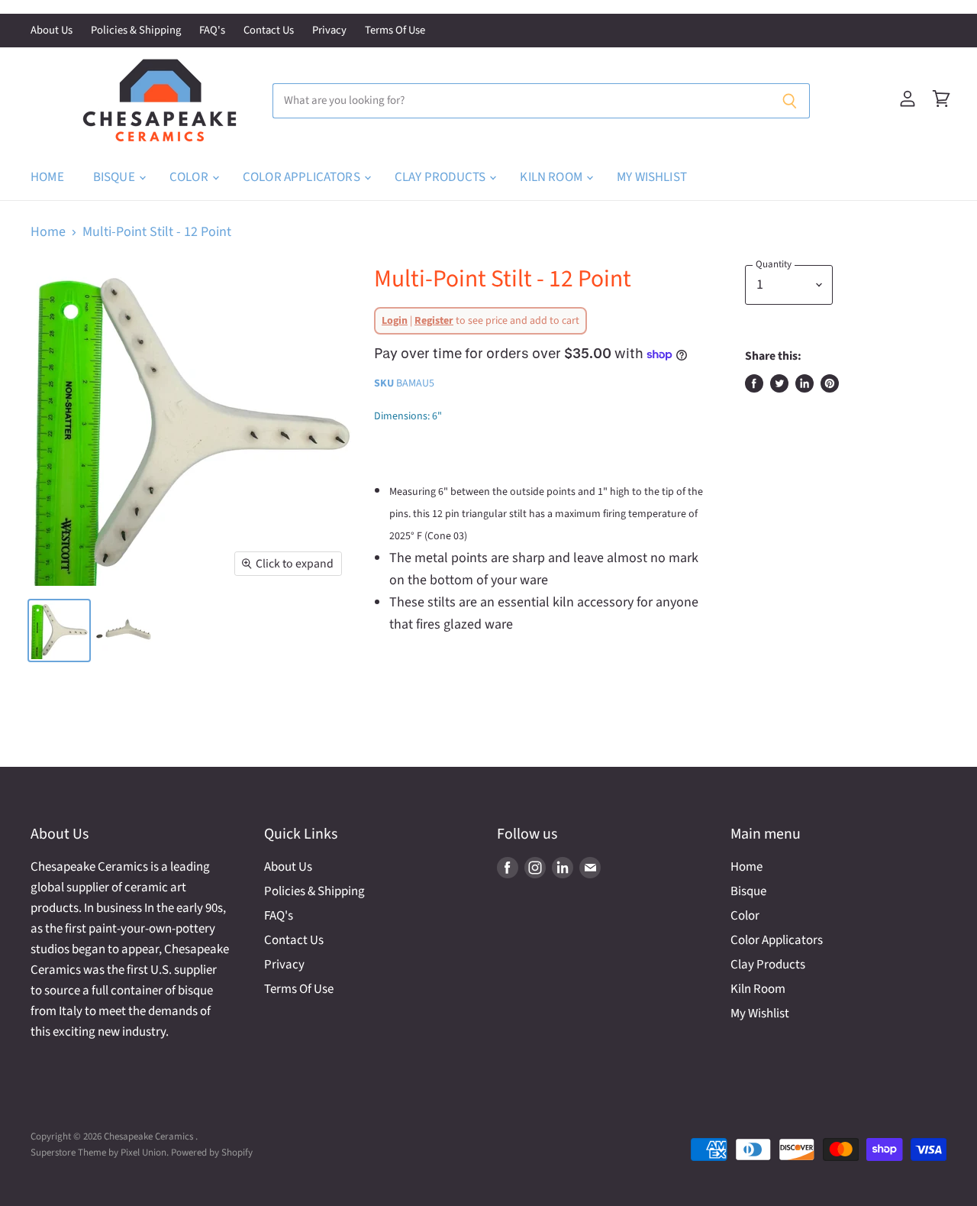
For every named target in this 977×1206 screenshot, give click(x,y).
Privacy (329, 30)
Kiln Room (552, 177)
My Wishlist (652, 177)
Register (433, 320)
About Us (52, 30)
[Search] (789, 100)
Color (190, 177)
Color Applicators (303, 177)
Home (47, 177)
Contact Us (268, 30)
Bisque (115, 177)
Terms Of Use (395, 30)
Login (395, 320)
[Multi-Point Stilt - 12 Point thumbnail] (59, 630)
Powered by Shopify (212, 1152)
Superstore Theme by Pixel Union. (100, 1152)
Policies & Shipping (136, 30)
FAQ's (212, 30)
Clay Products (441, 177)
